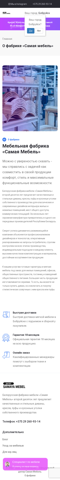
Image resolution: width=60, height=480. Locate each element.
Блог (5, 439)
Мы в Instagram (18, 4)
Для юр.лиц (9, 451)
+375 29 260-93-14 (42, 4)
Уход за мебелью (13, 445)
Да (30, 30)
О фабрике (30, 475)
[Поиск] (52, 13)
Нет (39, 30)
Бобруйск (44, 13)
